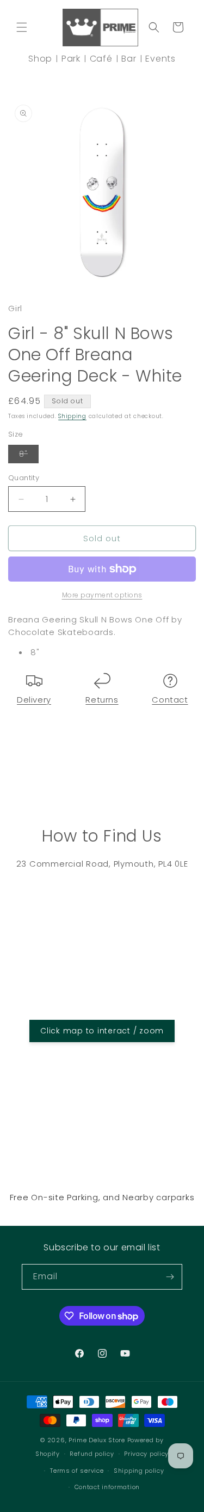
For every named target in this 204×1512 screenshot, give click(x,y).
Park (71, 58)
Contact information (107, 1487)
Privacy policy (146, 1453)
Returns (101, 699)
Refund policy (92, 1453)
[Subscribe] (170, 1277)
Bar (128, 58)
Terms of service (76, 1470)
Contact (170, 699)
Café (101, 58)
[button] (22, 27)
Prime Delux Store (97, 1440)
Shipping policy (139, 1470)
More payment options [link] (102, 595)
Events (160, 58)
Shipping (72, 416)
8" (29, 455)
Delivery (34, 699)
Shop (40, 58)
